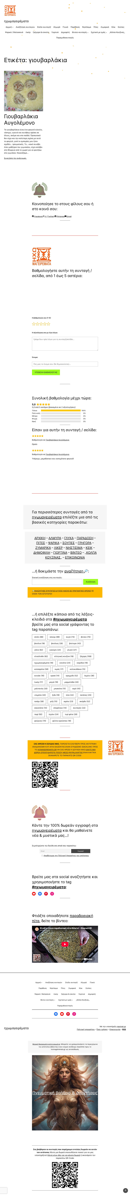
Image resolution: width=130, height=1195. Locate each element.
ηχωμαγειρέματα (16, 21)
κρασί (55, 676)
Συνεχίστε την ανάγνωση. (15, 158)
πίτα (70, 695)
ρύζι (53, 701)
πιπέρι (39, 701)
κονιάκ (39, 676)
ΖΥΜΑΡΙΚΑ (43, 548)
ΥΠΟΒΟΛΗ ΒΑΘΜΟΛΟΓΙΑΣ (46, 372)
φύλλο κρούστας (61, 721)
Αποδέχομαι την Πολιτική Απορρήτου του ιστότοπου (66, 856)
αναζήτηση (73, 571)
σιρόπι (68, 701)
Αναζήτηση (90, 582)
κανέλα (65, 663)
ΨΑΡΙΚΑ (53, 543)
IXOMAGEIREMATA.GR (47, 750)
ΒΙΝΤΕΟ (76, 552)
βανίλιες (57, 643)
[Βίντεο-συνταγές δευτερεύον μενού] (87, 32)
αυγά (70, 637)
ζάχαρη (86, 656)
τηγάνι (54, 714)
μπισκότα (60, 689)
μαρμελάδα (71, 682)
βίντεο (86, 637)
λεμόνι (89, 676)
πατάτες (85, 695)
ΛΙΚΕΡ (58, 548)
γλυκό (72, 650)
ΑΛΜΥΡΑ (55, 538)
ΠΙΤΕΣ (40, 543)
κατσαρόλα (41, 669)
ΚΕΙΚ (89, 548)
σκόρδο (85, 701)
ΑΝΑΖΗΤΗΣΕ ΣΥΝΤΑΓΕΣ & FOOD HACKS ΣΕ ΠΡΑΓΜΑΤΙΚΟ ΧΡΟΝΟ (62, 591)
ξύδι (56, 695)
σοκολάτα (40, 708)
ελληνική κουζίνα (64, 656)
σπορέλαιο (60, 708)
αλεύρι (55, 637)
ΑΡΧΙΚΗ (39, 538)
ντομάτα (40, 695)
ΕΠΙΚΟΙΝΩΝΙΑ (75, 557)
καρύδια (82, 663)
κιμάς (59, 669)
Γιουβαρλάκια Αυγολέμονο (21, 119)
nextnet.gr (121, 1026)
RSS (124, 1029)
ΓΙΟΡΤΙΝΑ (60, 552)
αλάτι (38, 637)
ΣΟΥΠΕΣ (68, 543)
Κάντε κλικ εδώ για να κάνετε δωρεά (64, 1155)
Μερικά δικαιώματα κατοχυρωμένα (46, 1044)
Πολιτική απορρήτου (86, 1029)
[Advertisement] (65, 477)
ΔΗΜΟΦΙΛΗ (41, 552)
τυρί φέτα (71, 714)
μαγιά (53, 682)
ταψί (38, 714)
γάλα (38, 650)
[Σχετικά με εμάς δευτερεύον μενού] (106, 32)
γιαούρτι (55, 650)
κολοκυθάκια (77, 669)
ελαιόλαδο (41, 656)
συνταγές (79, 708)
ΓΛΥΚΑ (69, 538)
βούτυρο (75, 643)
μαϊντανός (41, 689)
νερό (76, 689)
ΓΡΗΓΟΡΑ (84, 543)
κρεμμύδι (72, 676)
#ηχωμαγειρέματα (70, 619)
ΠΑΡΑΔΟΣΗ (85, 538)
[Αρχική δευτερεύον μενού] (12, 27)
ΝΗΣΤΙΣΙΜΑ (74, 548)
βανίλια (39, 643)
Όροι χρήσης (102, 1029)
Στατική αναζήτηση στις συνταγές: (47, 577)
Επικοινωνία (115, 1029)
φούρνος (40, 721)
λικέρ (38, 682)
